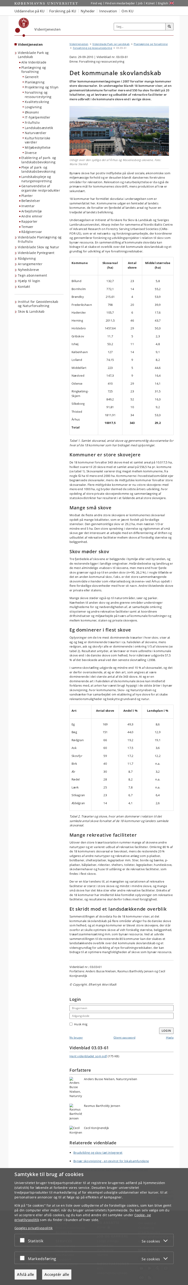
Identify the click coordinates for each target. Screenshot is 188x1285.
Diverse (31, 153)
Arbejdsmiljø (31, 211)
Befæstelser (30, 200)
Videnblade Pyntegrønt (36, 253)
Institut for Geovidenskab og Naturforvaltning (38, 303)
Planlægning (34, 82)
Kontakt (24, 286)
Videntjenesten (30, 44)
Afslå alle (25, 1274)
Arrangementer (30, 264)
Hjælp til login (29, 281)
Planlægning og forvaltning (33, 69)
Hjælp (170, 1037)
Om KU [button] (127, 11)
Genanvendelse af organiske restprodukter (40, 188)
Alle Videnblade (34, 62)
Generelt (32, 77)
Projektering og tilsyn (42, 87)
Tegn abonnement (32, 275)
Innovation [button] (108, 11)
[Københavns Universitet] (22, 27)
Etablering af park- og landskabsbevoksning (38, 160)
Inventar (28, 206)
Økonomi (32, 112)
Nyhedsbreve (28, 269)
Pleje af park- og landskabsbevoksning (38, 169)
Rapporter (29, 221)
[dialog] (94, 1226)
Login (166, 1031)
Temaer (27, 227)
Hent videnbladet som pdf (88, 1056)
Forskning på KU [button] (62, 11)
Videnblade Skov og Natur (38, 247)
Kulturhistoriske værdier (37, 140)
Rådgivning (27, 258)
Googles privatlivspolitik (33, 1228)
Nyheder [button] (88, 11)
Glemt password (124, 1037)
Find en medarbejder (120, 3)
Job (140, 3)
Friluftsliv (32, 122)
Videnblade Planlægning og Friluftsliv (40, 239)
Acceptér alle (56, 1274)
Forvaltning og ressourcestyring (38, 94)
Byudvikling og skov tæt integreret (97, 1152)
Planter (27, 195)
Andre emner (31, 216)
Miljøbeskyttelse (38, 147)
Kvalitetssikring (37, 102)
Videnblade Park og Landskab (33, 54)
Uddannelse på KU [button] (29, 11)
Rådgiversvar (31, 232)
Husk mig (80, 1024)
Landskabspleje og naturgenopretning (36, 179)
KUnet (150, 3)
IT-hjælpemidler (37, 117)
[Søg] (169, 27)
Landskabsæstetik (39, 128)
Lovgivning (33, 107)
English (163, 3)
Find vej (96, 3)
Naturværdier (36, 133)
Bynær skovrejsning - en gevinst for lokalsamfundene (111, 1161)
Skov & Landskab (31, 311)
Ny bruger (76, 1037)
